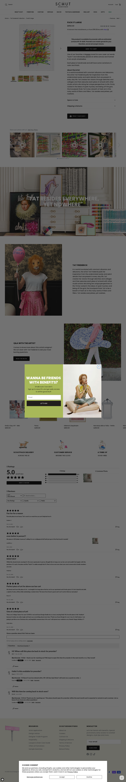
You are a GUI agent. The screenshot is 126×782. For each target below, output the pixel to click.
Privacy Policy (72, 772)
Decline (89, 777)
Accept (62, 777)
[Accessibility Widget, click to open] (2, 779)
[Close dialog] (99, 367)
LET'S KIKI (43, 403)
